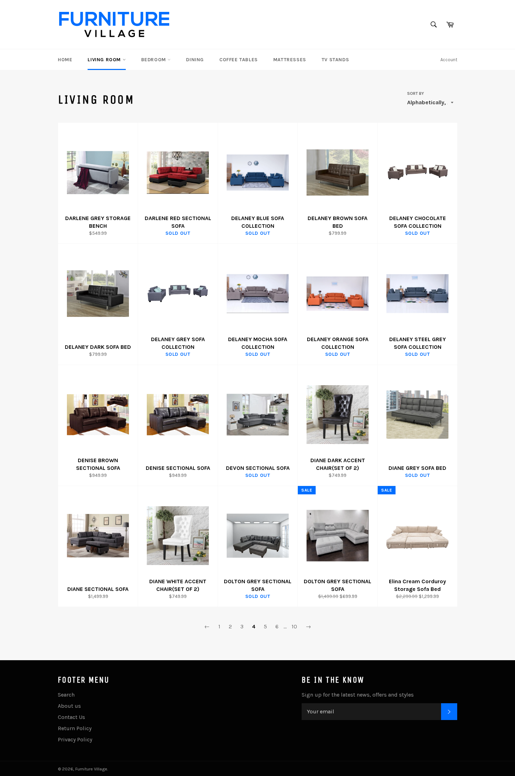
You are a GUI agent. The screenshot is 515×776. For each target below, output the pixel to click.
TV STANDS (335, 60)
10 (294, 626)
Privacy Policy (75, 739)
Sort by (415, 93)
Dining (195, 60)
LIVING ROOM (105, 60)
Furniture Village (91, 768)
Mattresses (289, 60)
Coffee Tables (238, 60)
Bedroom (154, 60)
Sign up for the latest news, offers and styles (358, 694)
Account (448, 59)
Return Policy (74, 728)
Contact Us (71, 717)
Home (65, 60)
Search (66, 694)
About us (69, 706)
